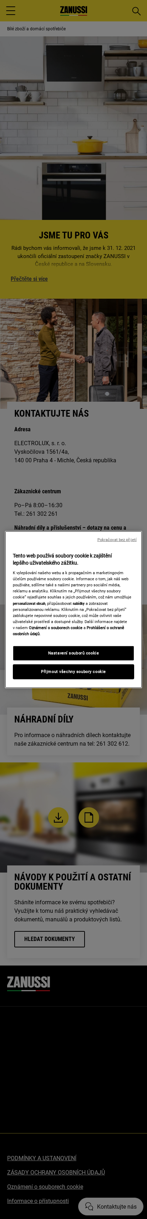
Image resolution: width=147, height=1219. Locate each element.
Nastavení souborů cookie (73, 652)
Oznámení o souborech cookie (55, 627)
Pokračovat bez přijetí (117, 540)
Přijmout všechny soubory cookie (73, 671)
